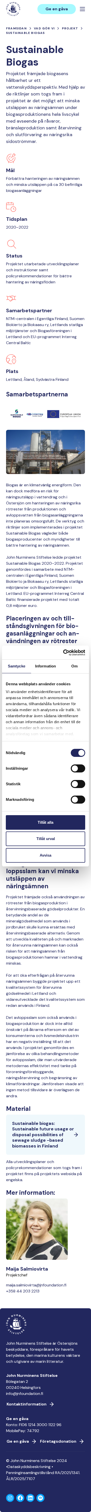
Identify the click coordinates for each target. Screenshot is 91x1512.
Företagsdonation (58, 1441)
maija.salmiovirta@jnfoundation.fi (36, 1285)
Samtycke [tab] (16, 666)
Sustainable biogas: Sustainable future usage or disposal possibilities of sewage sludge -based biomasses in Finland (43, 1134)
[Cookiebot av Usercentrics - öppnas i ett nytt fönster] (64, 652)
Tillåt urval (45, 839)
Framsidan (16, 28)
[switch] (78, 770)
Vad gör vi (44, 28)
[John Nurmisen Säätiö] (13, 9)
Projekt (70, 28)
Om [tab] (74, 666)
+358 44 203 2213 (22, 1291)
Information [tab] (45, 666)
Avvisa (45, 855)
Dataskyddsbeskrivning (29, 1466)
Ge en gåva (57, 9)
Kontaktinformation (27, 1404)
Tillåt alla (45, 822)
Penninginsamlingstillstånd (30, 1472)
